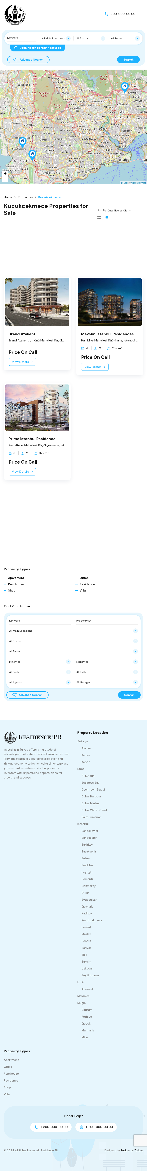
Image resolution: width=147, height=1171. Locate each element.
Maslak (86, 934)
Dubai (81, 769)
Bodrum (87, 1010)
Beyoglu (87, 872)
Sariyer (86, 948)
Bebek (86, 858)
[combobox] (56, 38)
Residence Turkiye (132, 1150)
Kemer (86, 755)
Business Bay (91, 783)
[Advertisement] (73, 250)
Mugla (81, 1003)
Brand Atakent (22, 334)
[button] (140, 13)
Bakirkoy (87, 845)
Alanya (86, 748)
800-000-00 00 (123, 14)
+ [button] (5, 173)
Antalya (82, 741)
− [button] (5, 179)
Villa (83, 590)
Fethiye (87, 1017)
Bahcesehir (89, 838)
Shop (12, 590)
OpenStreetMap (138, 182)
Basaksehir (89, 851)
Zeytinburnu (90, 975)
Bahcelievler (90, 831)
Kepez (86, 762)
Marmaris (88, 1030)
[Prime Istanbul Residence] (32, 155)
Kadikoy (87, 913)
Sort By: (102, 210)
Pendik (86, 941)
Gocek (86, 1024)
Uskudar (87, 968)
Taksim (86, 962)
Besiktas (87, 865)
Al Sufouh (88, 776)
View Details (20, 362)
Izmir (80, 982)
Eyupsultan (89, 900)
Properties (25, 197)
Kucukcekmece (92, 920)
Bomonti (87, 879)
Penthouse (16, 584)
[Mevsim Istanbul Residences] (125, 87)
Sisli (84, 955)
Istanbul (83, 824)
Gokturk (87, 907)
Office (84, 578)
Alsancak (88, 989)
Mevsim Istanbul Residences (107, 334)
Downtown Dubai (93, 790)
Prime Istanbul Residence (32, 438)
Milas (85, 1037)
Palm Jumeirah (91, 817)
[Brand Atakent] (23, 142)
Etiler (85, 893)
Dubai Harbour (91, 796)
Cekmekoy (89, 886)
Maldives (83, 996)
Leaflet (124, 182)
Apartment (16, 578)
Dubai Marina (90, 803)
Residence (87, 584)
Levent (86, 927)
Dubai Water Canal (94, 810)
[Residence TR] (15, 14)
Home (8, 197)
